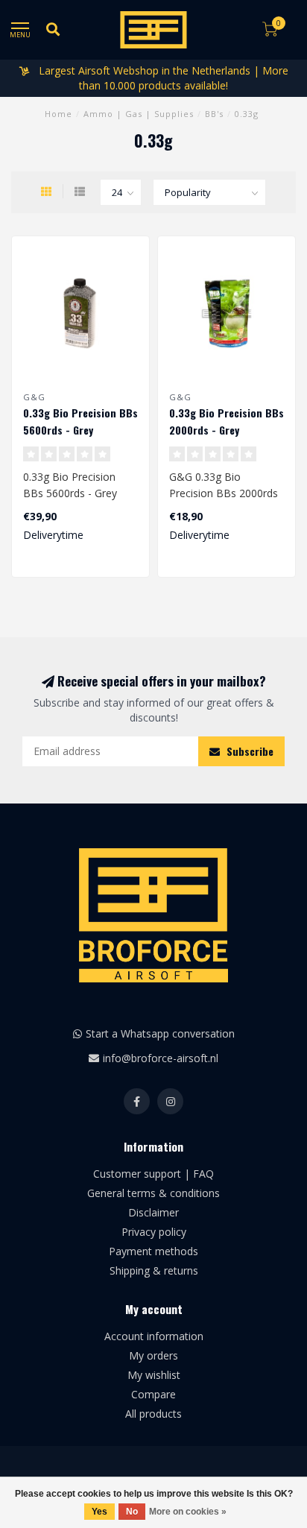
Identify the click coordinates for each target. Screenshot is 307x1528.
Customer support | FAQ (153, 1173)
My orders (153, 1355)
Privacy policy (153, 1232)
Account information (153, 1336)
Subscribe (248, 751)
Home (58, 113)
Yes (99, 1511)
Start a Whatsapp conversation (160, 1033)
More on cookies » (188, 1511)
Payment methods (153, 1251)
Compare (153, 1394)
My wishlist (153, 1375)
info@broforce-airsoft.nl (160, 1058)
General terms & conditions (153, 1193)
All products (153, 1414)
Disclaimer (153, 1212)
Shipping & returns (154, 1270)
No (132, 1511)
